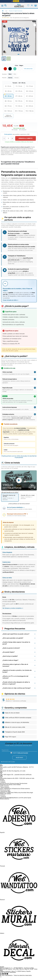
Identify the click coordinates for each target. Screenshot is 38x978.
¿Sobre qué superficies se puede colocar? (15, 634)
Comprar (3, 782)
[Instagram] (1, 974)
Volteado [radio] (16, 77)
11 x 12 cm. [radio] (19, 86)
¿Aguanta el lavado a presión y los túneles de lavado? (17, 671)
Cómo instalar (17, 784)
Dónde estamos (25, 788)
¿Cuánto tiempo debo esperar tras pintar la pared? (16, 643)
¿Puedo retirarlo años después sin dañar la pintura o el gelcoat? (16, 683)
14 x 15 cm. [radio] (29, 86)
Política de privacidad (20, 792)
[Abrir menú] (3, 6)
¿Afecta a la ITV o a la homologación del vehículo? (15, 677)
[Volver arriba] (1, 977)
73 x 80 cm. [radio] (19, 106)
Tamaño (19, 82)
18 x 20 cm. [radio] (8, 91)
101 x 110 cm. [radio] (19, 111)
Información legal (5, 791)
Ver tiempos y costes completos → (12, 608)
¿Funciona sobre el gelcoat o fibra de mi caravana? (15, 665)
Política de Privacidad (22, 753)
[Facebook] (3, 974)
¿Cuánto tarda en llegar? (10, 660)
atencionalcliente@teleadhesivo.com (10, 797)
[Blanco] (20, 69)
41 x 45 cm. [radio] (29, 96)
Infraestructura (16, 788)
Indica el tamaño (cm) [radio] (8, 116)
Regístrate (19, 757)
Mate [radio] (10, 74)
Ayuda (29, 797)
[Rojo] (5, 69)
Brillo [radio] (15, 74)
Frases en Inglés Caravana (15, 11)
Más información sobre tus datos (8, 761)
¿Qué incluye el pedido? (10, 656)
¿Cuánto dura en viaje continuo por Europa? (16, 688)
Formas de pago (14, 783)
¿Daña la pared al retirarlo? (11, 648)
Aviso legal (30, 792)
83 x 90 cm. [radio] (29, 106)
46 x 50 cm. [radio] (8, 101)
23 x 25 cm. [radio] (18, 91)
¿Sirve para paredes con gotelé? (12, 638)
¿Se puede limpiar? (8, 652)
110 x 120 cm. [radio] (30, 111)
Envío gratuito (8, 134)
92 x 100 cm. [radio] (8, 111)
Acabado (4, 74)
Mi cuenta (24, 797)
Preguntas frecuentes (6, 784)
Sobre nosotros (5, 787)
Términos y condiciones (7, 792)
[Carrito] (35, 5)
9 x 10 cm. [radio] (8, 86)
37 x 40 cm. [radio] (19, 96)
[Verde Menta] (15, 69)
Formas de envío (4, 783)
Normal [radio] (10, 77)
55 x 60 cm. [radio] (29, 101)
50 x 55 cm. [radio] (19, 101)
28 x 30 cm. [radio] (29, 91)
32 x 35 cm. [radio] (8, 95)
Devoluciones (23, 783)
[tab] (4, 58)
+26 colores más (28, 68)
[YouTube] (7, 974)
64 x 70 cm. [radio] (8, 106)
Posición (4, 77)
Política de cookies (5, 793)
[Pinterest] (5, 974)
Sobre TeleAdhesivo (5, 788)
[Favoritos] (28, 5)
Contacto (3, 796)
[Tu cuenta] (32, 5)
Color (19, 65)
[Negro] (10, 69)
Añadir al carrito (25, 138)
